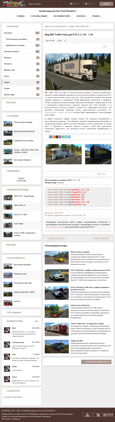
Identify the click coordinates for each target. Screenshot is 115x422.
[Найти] (62, 3)
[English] (89, 4)
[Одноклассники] (53, 137)
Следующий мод (101, 239)
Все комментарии (62, 16)
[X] (56, 137)
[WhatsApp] (63, 137)
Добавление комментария (97, 362)
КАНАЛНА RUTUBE (21, 179)
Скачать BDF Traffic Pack (57, 190)
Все (36, 321)
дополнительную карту (55, 227)
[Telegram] (69, 137)
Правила (96, 16)
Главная (20, 16)
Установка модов (39, 16)
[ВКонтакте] (50, 137)
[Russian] (76, 4)
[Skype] (66, 137)
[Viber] (60, 137)
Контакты (81, 16)
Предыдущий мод (55, 239)
